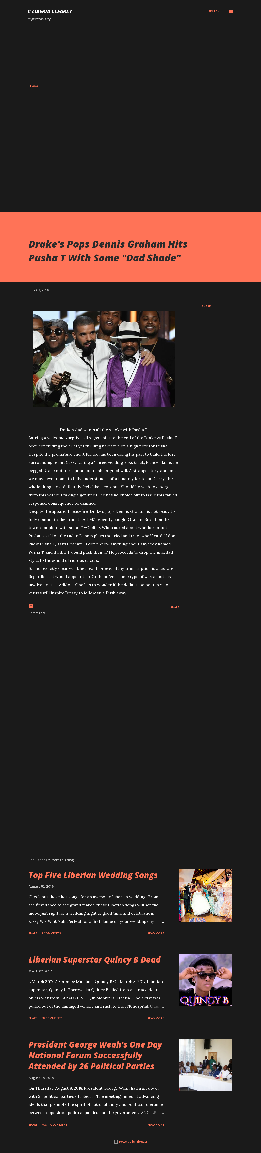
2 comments (51, 933)
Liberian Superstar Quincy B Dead (94, 959)
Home (34, 86)
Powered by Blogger (132, 1141)
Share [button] (206, 306)
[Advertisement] (130, 52)
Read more (155, 933)
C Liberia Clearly (50, 11)
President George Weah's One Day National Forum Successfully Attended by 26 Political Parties (95, 1055)
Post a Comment (54, 1124)
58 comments (51, 1018)
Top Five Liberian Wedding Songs (93, 875)
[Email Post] (31, 607)
